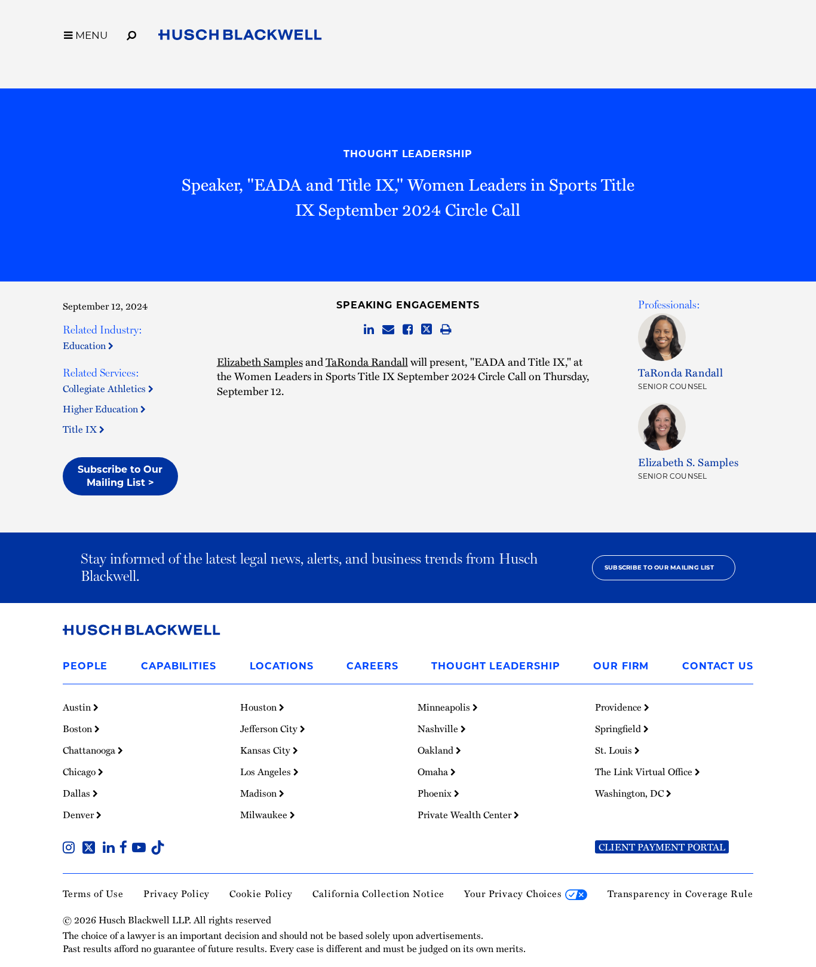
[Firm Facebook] (125, 848)
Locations (282, 666)
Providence (619, 707)
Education (85, 345)
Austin (78, 707)
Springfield (619, 728)
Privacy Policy (176, 893)
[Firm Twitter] (91, 848)
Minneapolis (445, 707)
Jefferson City (270, 728)
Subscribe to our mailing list (659, 567)
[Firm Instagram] (71, 848)
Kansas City (266, 750)
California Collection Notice (378, 893)
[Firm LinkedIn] (111, 848)
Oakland (437, 750)
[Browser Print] (446, 330)
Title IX (81, 429)
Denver (79, 814)
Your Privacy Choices (514, 893)
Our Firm (621, 666)
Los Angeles (266, 771)
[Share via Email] (388, 330)
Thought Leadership (407, 154)
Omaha (434, 771)
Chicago (80, 771)
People (85, 666)
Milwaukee (265, 814)
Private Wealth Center (466, 814)
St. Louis (614, 750)
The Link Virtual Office (645, 771)
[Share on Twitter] (426, 330)
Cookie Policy (261, 893)
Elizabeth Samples (260, 361)
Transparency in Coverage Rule (680, 893)
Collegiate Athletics (105, 388)
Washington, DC (630, 793)
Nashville (439, 728)
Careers (372, 666)
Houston (259, 707)
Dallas (78, 793)
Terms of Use (93, 893)
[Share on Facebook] (408, 330)
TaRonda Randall (367, 361)
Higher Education (101, 409)
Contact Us (717, 666)
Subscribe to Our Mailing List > (120, 476)
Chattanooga (90, 750)
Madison (259, 793)
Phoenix (436, 793)
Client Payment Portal (662, 846)
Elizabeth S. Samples (688, 462)
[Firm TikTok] (158, 848)
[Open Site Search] (131, 33)
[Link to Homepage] (240, 37)
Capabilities (178, 666)
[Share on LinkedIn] (369, 330)
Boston (78, 728)
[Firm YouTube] (141, 848)
